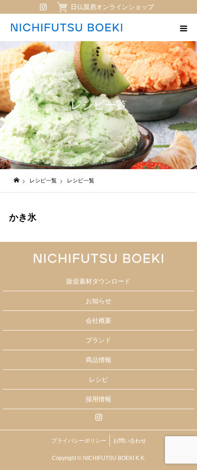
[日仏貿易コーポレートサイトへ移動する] (16, 180)
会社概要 (98, 320)
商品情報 (98, 359)
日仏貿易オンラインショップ (112, 7)
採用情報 (98, 399)
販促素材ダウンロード (98, 281)
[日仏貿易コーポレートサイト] (66, 27)
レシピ (98, 379)
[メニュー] (183, 27)
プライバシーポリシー (78, 440)
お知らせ (98, 300)
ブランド (98, 340)
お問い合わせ (129, 440)
